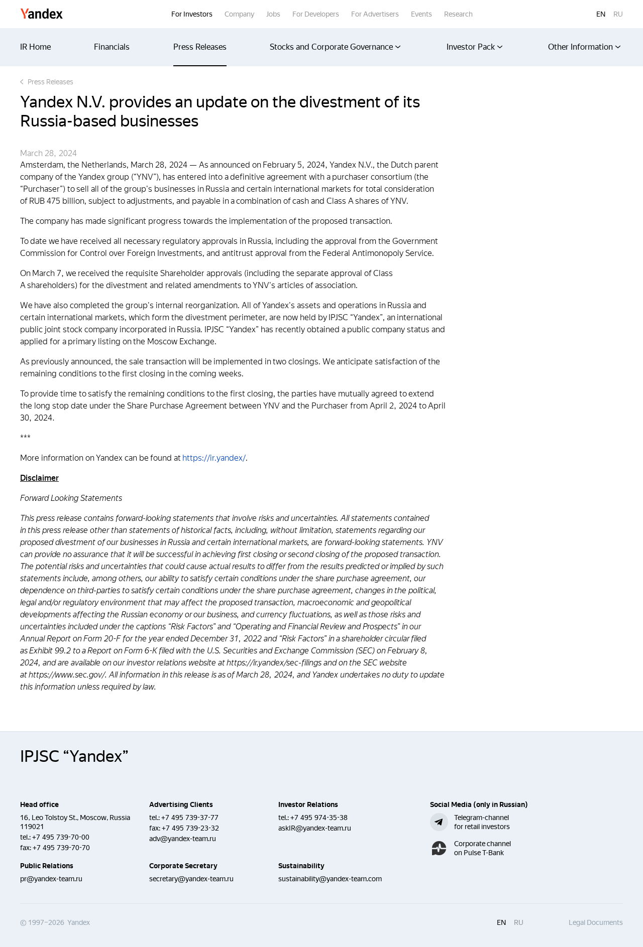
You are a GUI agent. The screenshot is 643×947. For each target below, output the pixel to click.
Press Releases (200, 47)
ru (618, 14)
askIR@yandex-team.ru (314, 828)
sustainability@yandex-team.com (330, 879)
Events (421, 14)
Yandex (41, 14)
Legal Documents (596, 922)
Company (239, 14)
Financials (112, 47)
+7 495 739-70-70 (61, 848)
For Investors (191, 14)
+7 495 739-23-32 (190, 828)
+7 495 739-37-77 (190, 818)
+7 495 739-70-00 (60, 837)
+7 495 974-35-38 (319, 818)
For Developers (315, 14)
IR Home (35, 47)
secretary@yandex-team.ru (191, 879)
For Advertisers (375, 14)
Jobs (273, 14)
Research (458, 14)
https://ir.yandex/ (214, 458)
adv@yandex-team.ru (182, 839)
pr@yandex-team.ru (51, 879)
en (600, 14)
